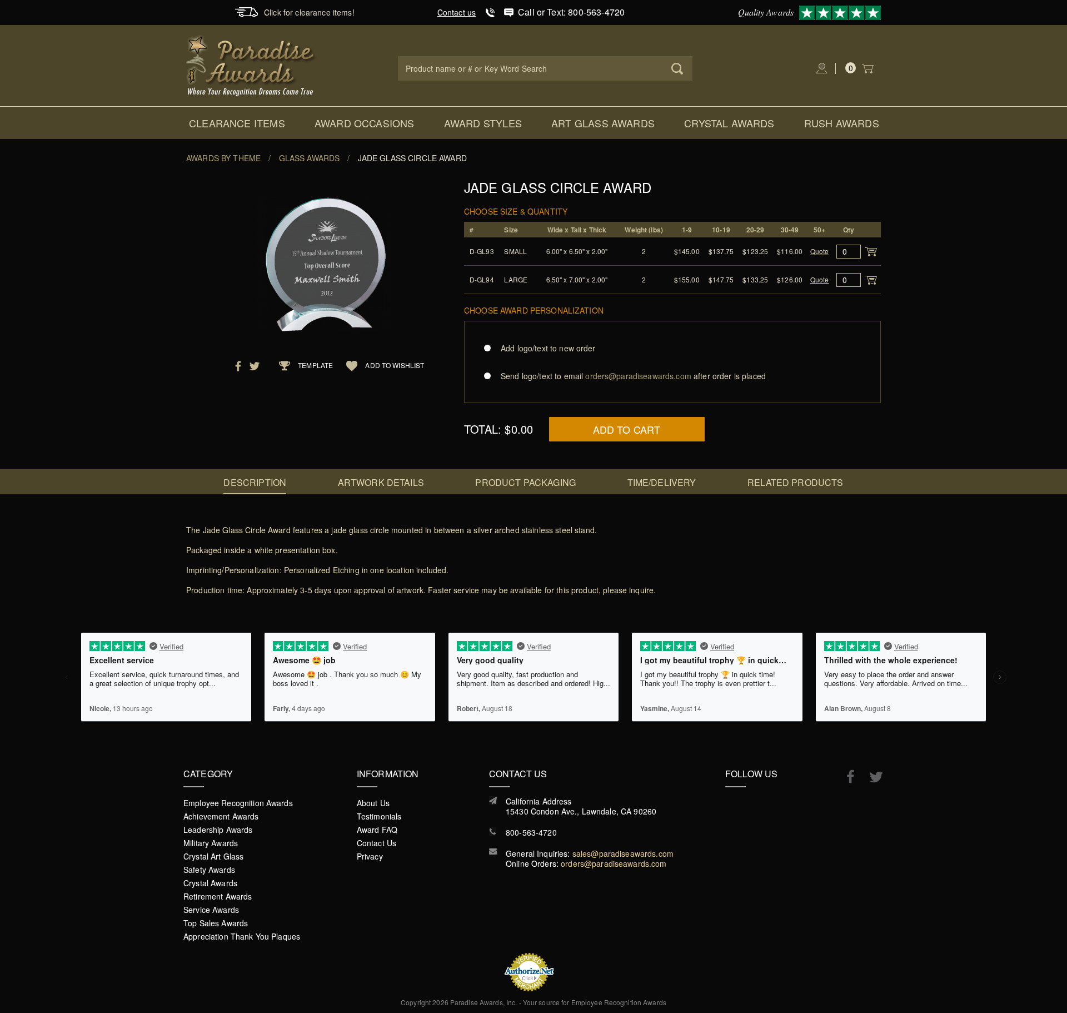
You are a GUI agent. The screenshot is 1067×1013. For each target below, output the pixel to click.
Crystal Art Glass (213, 856)
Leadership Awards (217, 829)
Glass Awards (309, 157)
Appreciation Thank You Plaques (241, 936)
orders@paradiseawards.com (614, 863)
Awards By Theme (223, 157)
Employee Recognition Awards (238, 802)
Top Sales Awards (215, 922)
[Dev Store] (251, 64)
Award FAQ (377, 829)
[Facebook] (845, 776)
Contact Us (376, 842)
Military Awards (210, 842)
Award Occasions (365, 123)
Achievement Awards (221, 816)
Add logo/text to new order (548, 348)
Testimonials (379, 816)
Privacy (370, 856)
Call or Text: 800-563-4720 (571, 12)
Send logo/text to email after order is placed (633, 375)
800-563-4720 (531, 832)
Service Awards (211, 909)
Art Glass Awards (603, 123)
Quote (819, 251)
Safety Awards (209, 869)
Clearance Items (237, 123)
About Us (373, 802)
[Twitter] (870, 777)
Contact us (456, 12)
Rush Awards (841, 123)
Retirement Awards (217, 896)
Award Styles (483, 123)
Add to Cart (627, 429)
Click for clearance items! (309, 12)
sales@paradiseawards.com (623, 853)
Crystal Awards (729, 123)
